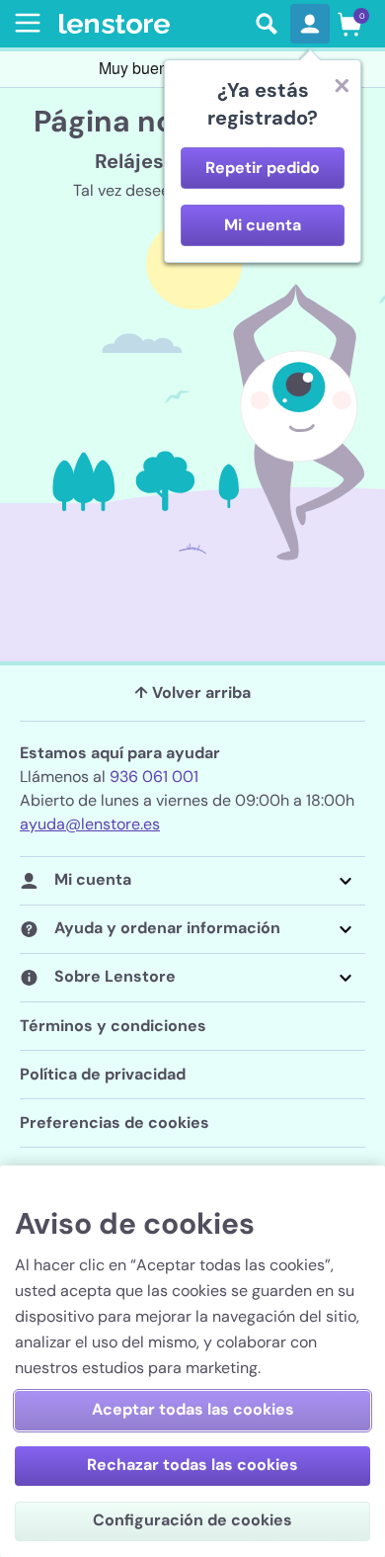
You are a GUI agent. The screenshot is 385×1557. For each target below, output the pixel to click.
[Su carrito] (349, 23)
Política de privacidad (103, 1074)
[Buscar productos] (266, 23)
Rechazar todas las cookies (192, 1464)
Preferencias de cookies (114, 1122)
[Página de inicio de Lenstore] (151, 24)
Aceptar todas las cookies (193, 1409)
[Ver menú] (23, 23)
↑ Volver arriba (192, 692)
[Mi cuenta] (310, 23)
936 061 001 (154, 776)
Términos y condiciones (113, 1025)
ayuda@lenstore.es (90, 824)
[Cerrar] (341, 85)
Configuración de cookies (192, 1520)
